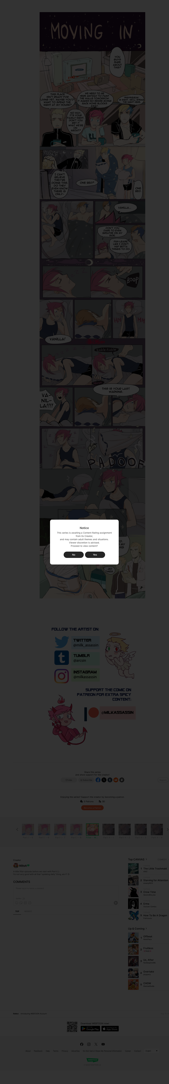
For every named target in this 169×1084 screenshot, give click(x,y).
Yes (95, 554)
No (73, 554)
